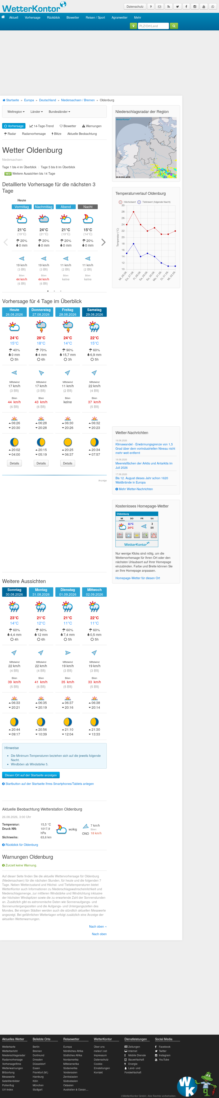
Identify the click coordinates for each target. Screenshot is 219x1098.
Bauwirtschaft (136, 1059)
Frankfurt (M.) (40, 1072)
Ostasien (68, 1085)
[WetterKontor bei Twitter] (177, 6)
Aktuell (13, 17)
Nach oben (97, 926)
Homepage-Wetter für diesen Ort (137, 578)
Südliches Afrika (72, 1055)
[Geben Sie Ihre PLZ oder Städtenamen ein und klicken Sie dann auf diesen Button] (174, 26)
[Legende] (150, 6)
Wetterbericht (10, 1051)
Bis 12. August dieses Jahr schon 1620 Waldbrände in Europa (141, 480)
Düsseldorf (39, 1063)
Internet (132, 1051)
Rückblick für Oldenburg (21, 844)
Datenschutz (135, 6)
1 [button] (48, 291)
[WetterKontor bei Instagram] (195, 6)
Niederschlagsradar (13, 1055)
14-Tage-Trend (43, 126)
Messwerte (8, 1076)
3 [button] (61, 291)
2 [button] (54, 291)
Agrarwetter (119, 17)
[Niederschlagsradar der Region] (146, 147)
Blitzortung (8, 1072)
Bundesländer (58, 111)
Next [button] (103, 241)
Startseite (12, 100)
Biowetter (73, 17)
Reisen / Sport (95, 17)
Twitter (162, 1051)
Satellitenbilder (11, 1081)
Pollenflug (8, 1085)
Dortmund (38, 1055)
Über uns (99, 1046)
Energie (133, 1063)
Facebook (164, 1046)
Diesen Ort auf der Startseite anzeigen (31, 775)
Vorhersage (32, 17)
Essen (36, 1068)
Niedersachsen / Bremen (78, 100)
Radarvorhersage (34, 133)
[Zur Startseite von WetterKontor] (3, 17)
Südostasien (70, 1081)
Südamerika (70, 1068)
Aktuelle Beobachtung (82, 133)
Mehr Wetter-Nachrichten (135, 489)
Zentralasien (70, 1076)
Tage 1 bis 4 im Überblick (19, 167)
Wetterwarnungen (12, 1068)
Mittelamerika (71, 1063)
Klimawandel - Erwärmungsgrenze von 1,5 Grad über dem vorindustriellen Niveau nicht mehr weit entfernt (145, 448)
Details (14, 463)
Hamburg (38, 1076)
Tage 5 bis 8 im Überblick (58, 167)
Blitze (57, 133)
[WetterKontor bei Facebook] (186, 6)
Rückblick (53, 17)
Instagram (164, 1055)
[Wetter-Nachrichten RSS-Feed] (169, 6)
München (38, 1085)
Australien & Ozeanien (76, 1089)
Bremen (37, 1051)
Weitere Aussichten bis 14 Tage (30, 173)
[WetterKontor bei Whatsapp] (213, 6)
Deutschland (47, 100)
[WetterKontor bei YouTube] (204, 6)
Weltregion (15, 111)
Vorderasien (70, 1072)
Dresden (38, 1059)
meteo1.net (100, 1051)
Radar (11, 133)
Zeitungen (134, 1046)
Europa (29, 100)
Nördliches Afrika (73, 1051)
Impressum (100, 1055)
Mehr (137, 17)
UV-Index (7, 1089)
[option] (22, 242)
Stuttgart (37, 1089)
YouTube (164, 1059)
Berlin (36, 1046)
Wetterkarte (8, 1046)
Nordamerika (70, 1059)
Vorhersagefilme (11, 1063)
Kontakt (98, 1072)
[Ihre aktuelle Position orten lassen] (133, 26)
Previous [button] (5, 241)
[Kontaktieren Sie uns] (159, 6)
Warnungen (93, 126)
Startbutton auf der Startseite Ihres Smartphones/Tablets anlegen (49, 783)
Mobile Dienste (137, 1055)
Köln (35, 1081)
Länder (36, 111)
